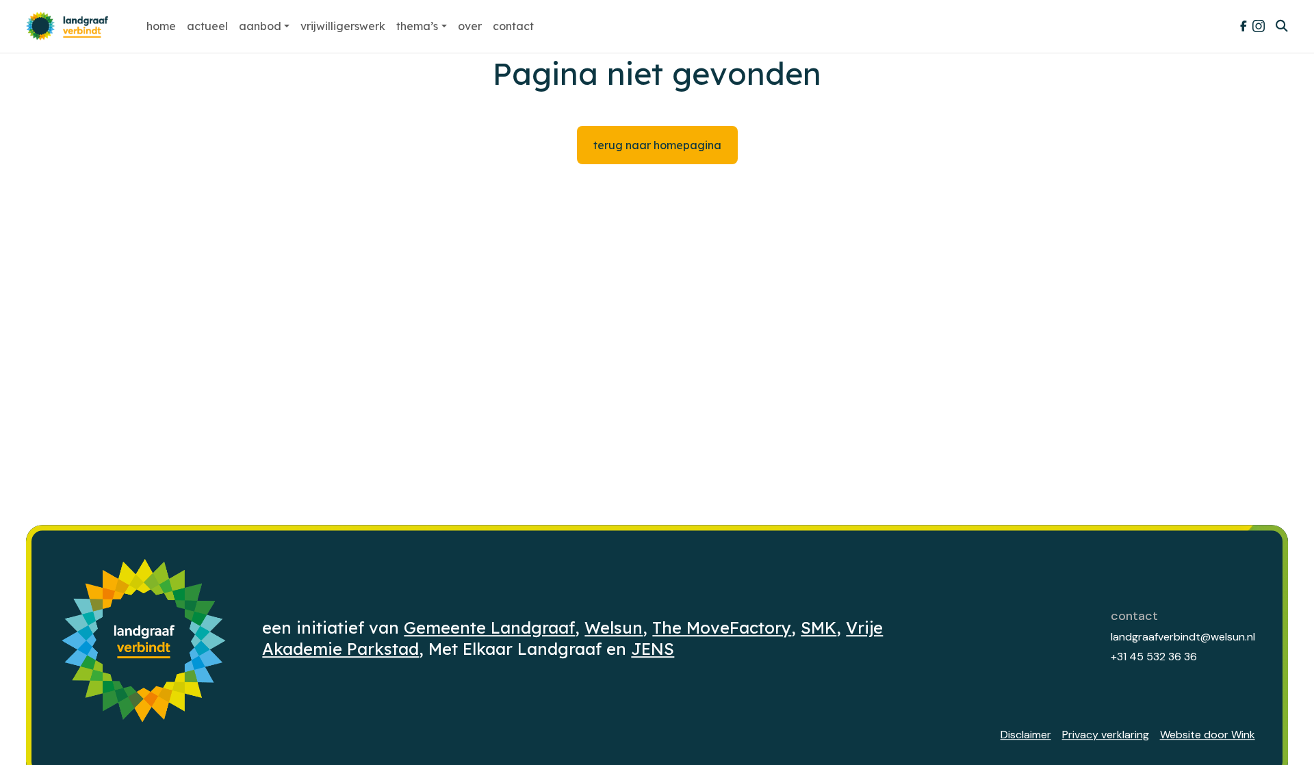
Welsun (613, 627)
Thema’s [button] (417, 26)
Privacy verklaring (1105, 734)
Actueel (207, 26)
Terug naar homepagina (657, 145)
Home (161, 26)
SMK (818, 627)
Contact (513, 26)
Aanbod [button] (260, 26)
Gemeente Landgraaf (489, 627)
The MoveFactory (721, 627)
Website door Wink (1207, 734)
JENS (652, 649)
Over (470, 26)
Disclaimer (1026, 734)
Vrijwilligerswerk (342, 26)
